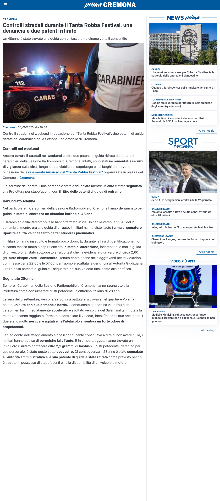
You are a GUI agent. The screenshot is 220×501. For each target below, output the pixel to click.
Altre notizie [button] (206, 130)
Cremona (26, 178)
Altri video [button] (207, 330)
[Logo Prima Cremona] (110, 5)
